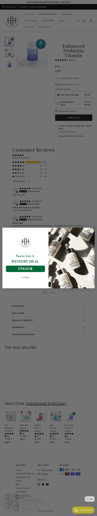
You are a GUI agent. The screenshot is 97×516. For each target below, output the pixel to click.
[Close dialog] (92, 231)
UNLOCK (25, 269)
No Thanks (25, 277)
